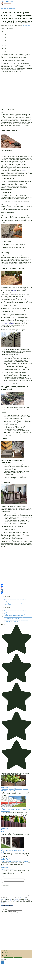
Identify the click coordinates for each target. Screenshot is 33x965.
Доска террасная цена (7, 323)
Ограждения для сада (7, 869)
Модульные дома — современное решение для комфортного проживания (17, 614)
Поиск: (3, 4)
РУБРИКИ (5, 911)
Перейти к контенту (7, 1)
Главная (6, 951)
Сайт (2, 882)
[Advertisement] (16, 90)
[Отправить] (16, 593)
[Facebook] (16, 585)
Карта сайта (7, 955)
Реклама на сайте (9, 954)
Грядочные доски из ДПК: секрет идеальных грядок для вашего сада (14, 789)
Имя (2, 876)
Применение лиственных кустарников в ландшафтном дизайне (16, 620)
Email (2, 879)
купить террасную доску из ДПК (13, 171)
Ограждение (26, 25)
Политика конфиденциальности (13, 957)
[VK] (16, 590)
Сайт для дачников (6, 3)
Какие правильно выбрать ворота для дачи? (14, 861)
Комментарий (5, 885)
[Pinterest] (16, 588)
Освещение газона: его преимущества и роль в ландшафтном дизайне (18, 617)
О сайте (6, 952)
